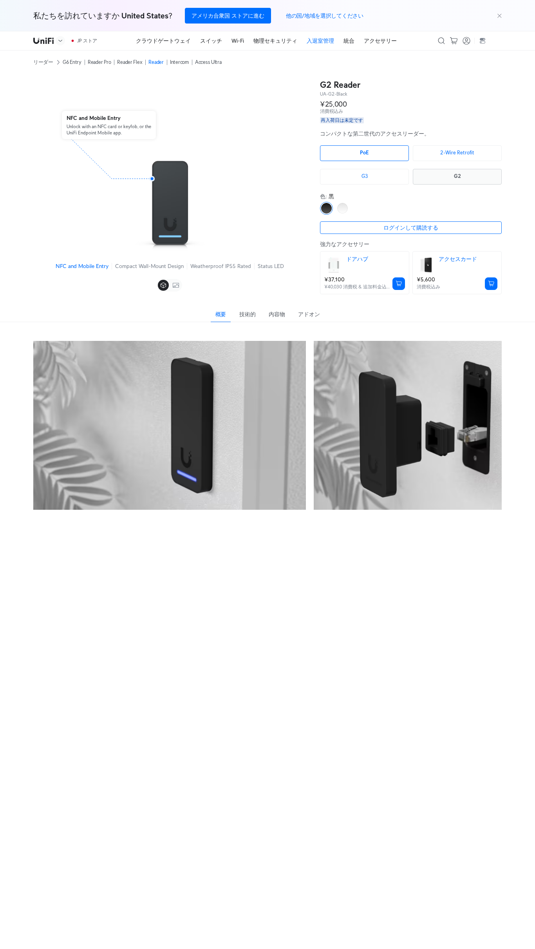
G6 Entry (72, 62)
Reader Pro (99, 62)
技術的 (247, 314)
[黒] (326, 208)
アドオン (309, 314)
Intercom (179, 62)
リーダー (43, 62)
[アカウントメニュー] (466, 40)
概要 (220, 314)
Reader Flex (129, 62)
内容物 (277, 314)
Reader (155, 62)
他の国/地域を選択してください (324, 16)
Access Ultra (208, 62)
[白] (342, 208)
